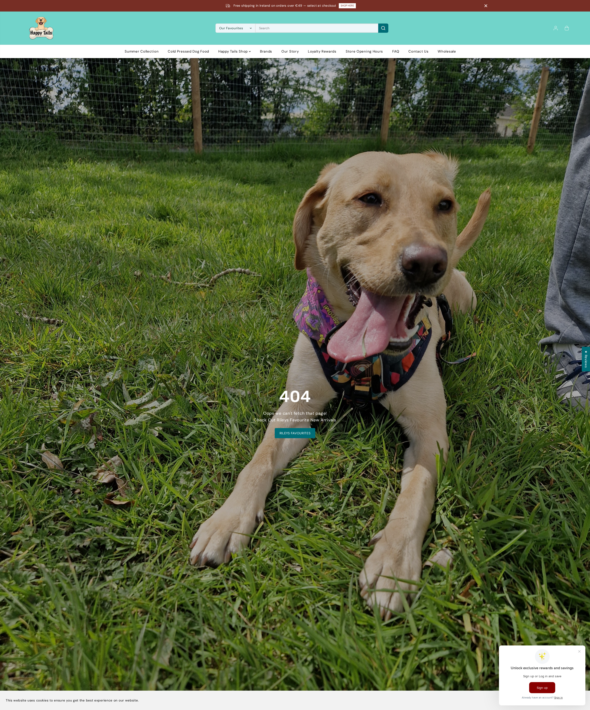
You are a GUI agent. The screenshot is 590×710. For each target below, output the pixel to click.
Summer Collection (142, 51)
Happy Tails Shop (233, 51)
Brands (266, 51)
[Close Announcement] (486, 6)
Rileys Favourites (295, 433)
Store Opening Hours (364, 51)
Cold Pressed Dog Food (188, 51)
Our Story (290, 51)
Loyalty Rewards (322, 51)
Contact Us (418, 51)
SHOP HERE (347, 5)
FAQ (395, 51)
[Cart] (567, 28)
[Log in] (556, 28)
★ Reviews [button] (586, 359)
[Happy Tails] (41, 28)
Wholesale (447, 51)
